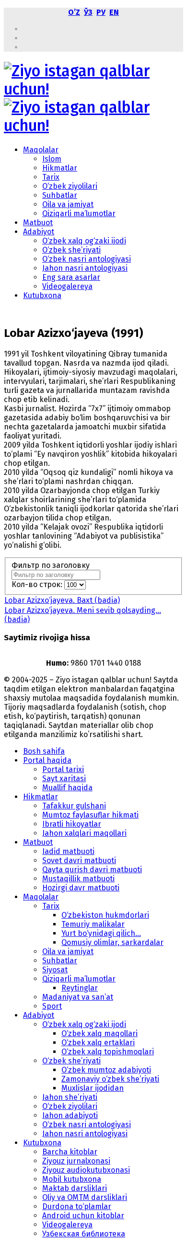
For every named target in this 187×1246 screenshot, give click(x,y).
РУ (100, 12)
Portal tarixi (63, 769)
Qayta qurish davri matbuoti (92, 869)
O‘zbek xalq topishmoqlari (107, 1051)
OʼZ (74, 12)
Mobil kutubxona (71, 1179)
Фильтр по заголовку (52, 565)
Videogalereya (67, 286)
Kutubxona (42, 295)
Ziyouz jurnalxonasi (76, 1160)
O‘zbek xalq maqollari (99, 1033)
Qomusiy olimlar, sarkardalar (112, 942)
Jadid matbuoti (68, 851)
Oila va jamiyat (68, 204)
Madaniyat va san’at (77, 997)
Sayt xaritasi (64, 778)
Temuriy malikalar (93, 924)
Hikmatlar (59, 168)
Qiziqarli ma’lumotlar (79, 213)
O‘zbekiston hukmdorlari (105, 915)
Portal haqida (47, 760)
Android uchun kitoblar (83, 1215)
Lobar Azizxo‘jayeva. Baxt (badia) (62, 600)
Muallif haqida (67, 787)
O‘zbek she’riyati (71, 249)
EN (114, 12)
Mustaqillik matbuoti (78, 878)
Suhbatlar (59, 195)
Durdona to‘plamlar (76, 1206)
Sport (52, 1006)
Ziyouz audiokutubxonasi (86, 1170)
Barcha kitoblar (69, 1151)
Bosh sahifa (44, 751)
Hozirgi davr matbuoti (80, 887)
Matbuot (38, 222)
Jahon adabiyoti (70, 1115)
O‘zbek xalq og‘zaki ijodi (84, 240)
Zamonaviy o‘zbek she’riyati (110, 1079)
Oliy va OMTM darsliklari (84, 1197)
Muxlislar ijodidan (92, 1088)
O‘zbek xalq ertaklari (98, 1042)
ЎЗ (88, 12)
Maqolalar (40, 149)
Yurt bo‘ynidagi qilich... (101, 933)
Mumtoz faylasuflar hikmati (90, 814)
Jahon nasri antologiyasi (85, 268)
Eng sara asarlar (71, 277)
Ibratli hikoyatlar (71, 824)
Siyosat (55, 969)
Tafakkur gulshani (74, 805)
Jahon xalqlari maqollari (84, 833)
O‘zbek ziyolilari (69, 186)
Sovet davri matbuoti (79, 860)
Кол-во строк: (38, 584)
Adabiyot (38, 231)
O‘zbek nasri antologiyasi (86, 259)
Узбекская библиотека (83, 1233)
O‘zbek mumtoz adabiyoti (106, 1069)
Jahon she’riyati (69, 1097)
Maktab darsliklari (74, 1188)
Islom (51, 158)
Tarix (50, 177)
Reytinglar (79, 987)
